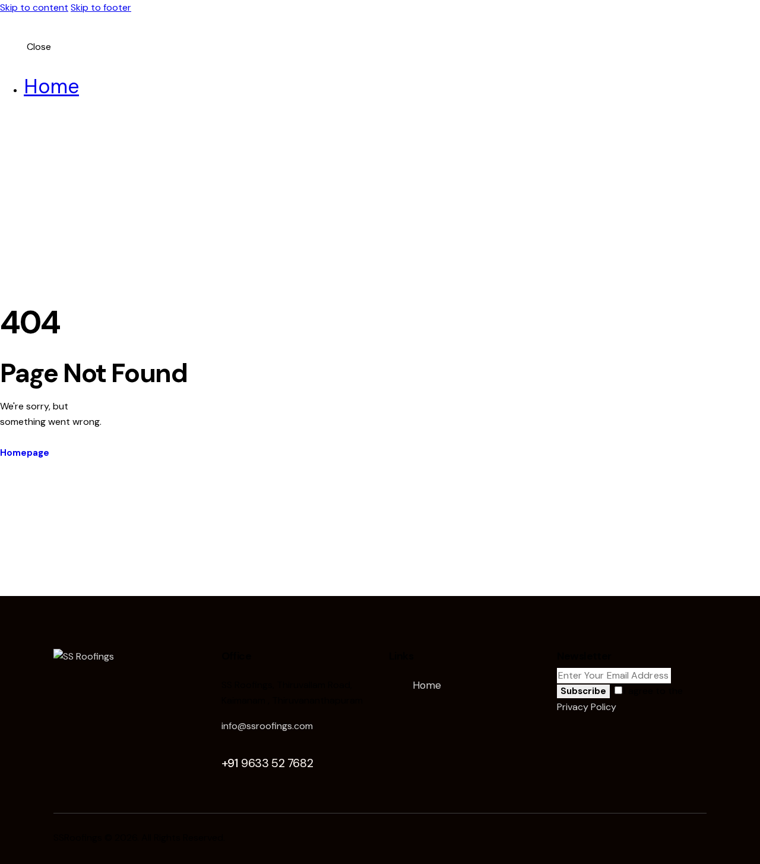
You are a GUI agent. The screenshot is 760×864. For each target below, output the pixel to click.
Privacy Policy (586, 707)
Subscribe (583, 691)
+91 (267, 763)
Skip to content (34, 7)
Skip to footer (101, 7)
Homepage (24, 453)
